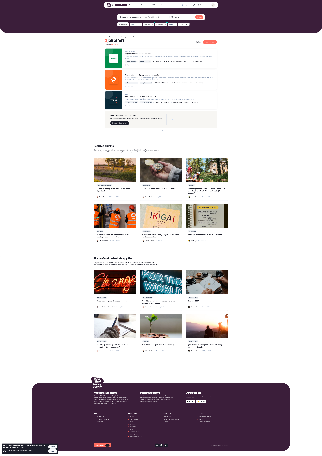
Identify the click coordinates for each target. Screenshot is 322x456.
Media (163, 5)
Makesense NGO (100, 421)
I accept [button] (52, 446)
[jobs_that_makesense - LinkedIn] (157, 445)
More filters (184, 24)
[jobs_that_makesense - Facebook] (166, 445)
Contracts (149, 24)
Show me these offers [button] (119, 123)
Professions (161, 24)
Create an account (135, 431)
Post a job (133, 426)
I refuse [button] (52, 451)
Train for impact (134, 419)
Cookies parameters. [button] (9, 452)
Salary (171, 24)
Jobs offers (120, 5)
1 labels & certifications (162, 83)
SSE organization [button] (130, 61)
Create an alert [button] (210, 42)
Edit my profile (134, 434)
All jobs (132, 416)
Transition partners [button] (131, 83)
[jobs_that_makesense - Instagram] (161, 445)
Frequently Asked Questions (172, 419)
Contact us (167, 416)
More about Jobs (100, 416)
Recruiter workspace (136, 436)
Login (131, 429)
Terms (166, 421)
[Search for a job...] (182, 5)
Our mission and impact (102, 419)
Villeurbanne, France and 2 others (183, 83)
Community (133, 424)
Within (134, 24)
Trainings (132, 5)
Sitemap (201, 419)
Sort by (111, 44)
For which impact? (153, 17)
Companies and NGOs (148, 5)
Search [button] (199, 17)
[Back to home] (97, 383)
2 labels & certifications (160, 61)
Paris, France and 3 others (180, 61)
